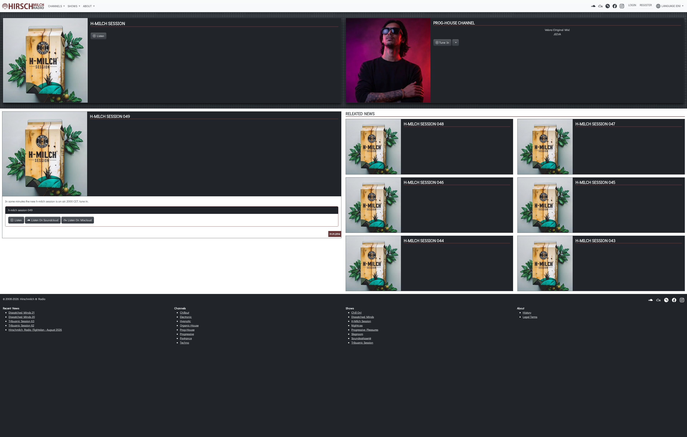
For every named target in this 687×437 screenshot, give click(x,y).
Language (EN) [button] (670, 6)
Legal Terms (530, 317)
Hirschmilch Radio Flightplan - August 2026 (35, 330)
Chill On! (356, 312)
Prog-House (187, 330)
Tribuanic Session (362, 342)
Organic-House (189, 325)
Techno (184, 342)
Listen (17, 220)
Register (646, 5)
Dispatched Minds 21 (22, 312)
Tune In (443, 42)
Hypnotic (185, 321)
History (527, 312)
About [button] (87, 6)
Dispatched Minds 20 (22, 317)
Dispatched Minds (362, 317)
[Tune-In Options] (455, 42)
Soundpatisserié (361, 338)
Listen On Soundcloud (44, 220)
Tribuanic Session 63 (21, 321)
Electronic (186, 317)
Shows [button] (73, 6)
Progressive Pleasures (364, 330)
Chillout (184, 312)
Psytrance (186, 338)
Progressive (187, 334)
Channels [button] (55, 6)
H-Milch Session (361, 321)
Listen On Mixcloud (79, 220)
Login (632, 5)
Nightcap (357, 325)
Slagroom (357, 334)
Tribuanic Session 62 (21, 325)
